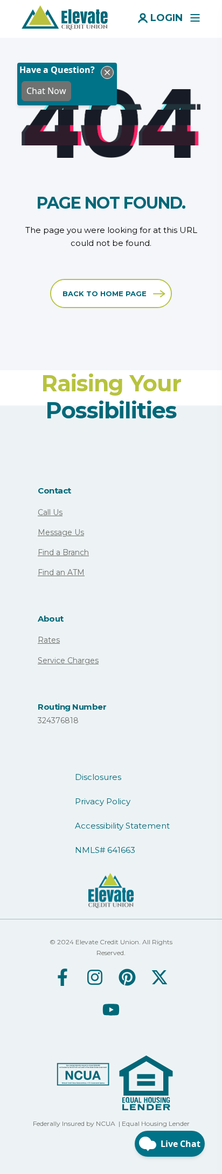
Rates (49, 640)
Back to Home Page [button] (105, 293)
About (51, 618)
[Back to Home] (65, 17)
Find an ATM (61, 572)
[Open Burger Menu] (195, 18)
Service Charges (68, 660)
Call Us (50, 512)
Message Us (61, 532)
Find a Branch (63, 552)
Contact (54, 490)
